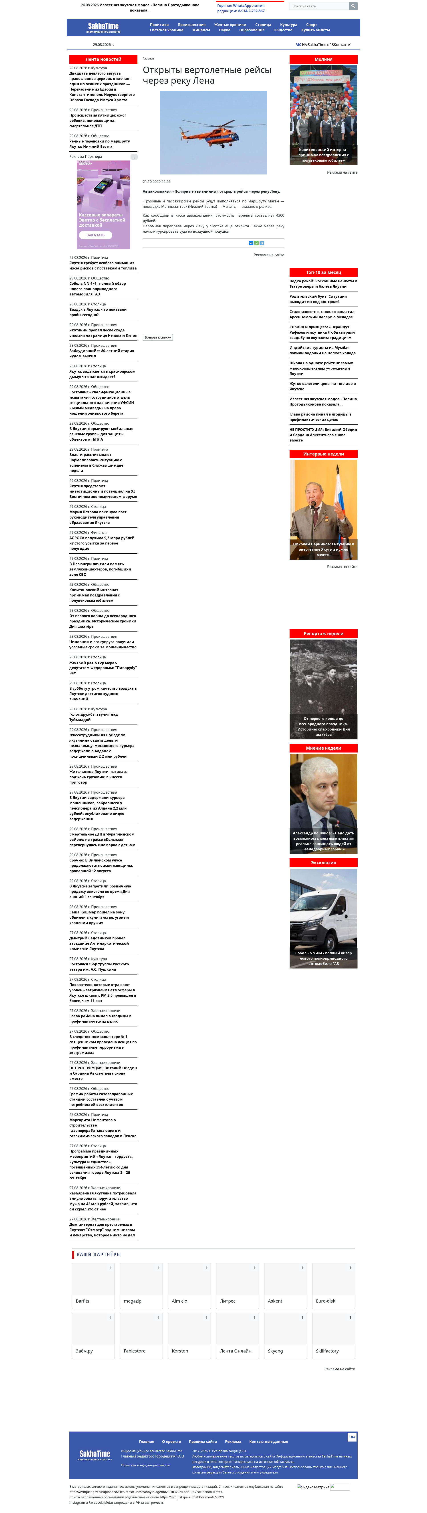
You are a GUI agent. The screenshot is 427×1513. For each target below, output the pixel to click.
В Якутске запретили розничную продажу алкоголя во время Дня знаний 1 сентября (100, 891)
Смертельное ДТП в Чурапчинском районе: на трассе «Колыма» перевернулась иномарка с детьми (102, 839)
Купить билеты (315, 30)
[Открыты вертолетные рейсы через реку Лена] (213, 132)
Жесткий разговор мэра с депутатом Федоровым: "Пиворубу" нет (103, 667)
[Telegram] (262, 243)
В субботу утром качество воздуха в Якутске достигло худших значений (103, 693)
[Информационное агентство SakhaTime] (103, 26)
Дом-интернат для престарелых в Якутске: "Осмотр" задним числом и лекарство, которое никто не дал (102, 1230)
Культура (288, 24)
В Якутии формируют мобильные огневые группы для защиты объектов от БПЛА (101, 434)
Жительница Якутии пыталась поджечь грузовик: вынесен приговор (98, 777)
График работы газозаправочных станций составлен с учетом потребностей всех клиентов (101, 1099)
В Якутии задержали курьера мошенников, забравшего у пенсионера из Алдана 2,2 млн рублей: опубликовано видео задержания (98, 808)
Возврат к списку (158, 337)
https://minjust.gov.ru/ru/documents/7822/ (192, 1497)
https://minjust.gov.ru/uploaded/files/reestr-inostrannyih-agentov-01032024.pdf (129, 1492)
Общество (283, 30)
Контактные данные (268, 1441)
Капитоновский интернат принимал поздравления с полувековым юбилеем (94, 595)
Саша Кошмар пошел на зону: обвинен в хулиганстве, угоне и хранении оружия (99, 917)
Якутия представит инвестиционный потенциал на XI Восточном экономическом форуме (103, 491)
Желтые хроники (230, 24)
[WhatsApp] (256, 243)
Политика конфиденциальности (145, 1465)
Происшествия (191, 24)
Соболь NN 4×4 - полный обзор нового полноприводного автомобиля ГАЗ (97, 289)
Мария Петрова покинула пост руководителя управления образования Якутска (98, 517)
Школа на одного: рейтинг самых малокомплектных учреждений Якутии (321, 368)
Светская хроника (166, 30)
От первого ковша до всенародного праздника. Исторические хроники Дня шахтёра (102, 621)
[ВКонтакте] (251, 243)
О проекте (171, 1441)
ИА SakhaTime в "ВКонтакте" (326, 44)
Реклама (233, 1441)
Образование (252, 30)
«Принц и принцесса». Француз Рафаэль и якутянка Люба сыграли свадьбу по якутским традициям (322, 332)
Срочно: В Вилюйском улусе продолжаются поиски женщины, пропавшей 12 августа (101, 865)
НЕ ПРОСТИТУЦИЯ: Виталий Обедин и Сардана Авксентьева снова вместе (103, 1073)
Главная (146, 1441)
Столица (263, 24)
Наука (224, 30)
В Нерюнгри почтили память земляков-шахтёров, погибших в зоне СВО (100, 569)
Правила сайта (203, 1441)
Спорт (311, 24)
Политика (159, 24)
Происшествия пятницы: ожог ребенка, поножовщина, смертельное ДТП (97, 120)
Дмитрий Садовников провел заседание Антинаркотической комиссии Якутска (99, 943)
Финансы (201, 30)
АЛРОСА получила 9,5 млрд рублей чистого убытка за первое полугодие (102, 543)
